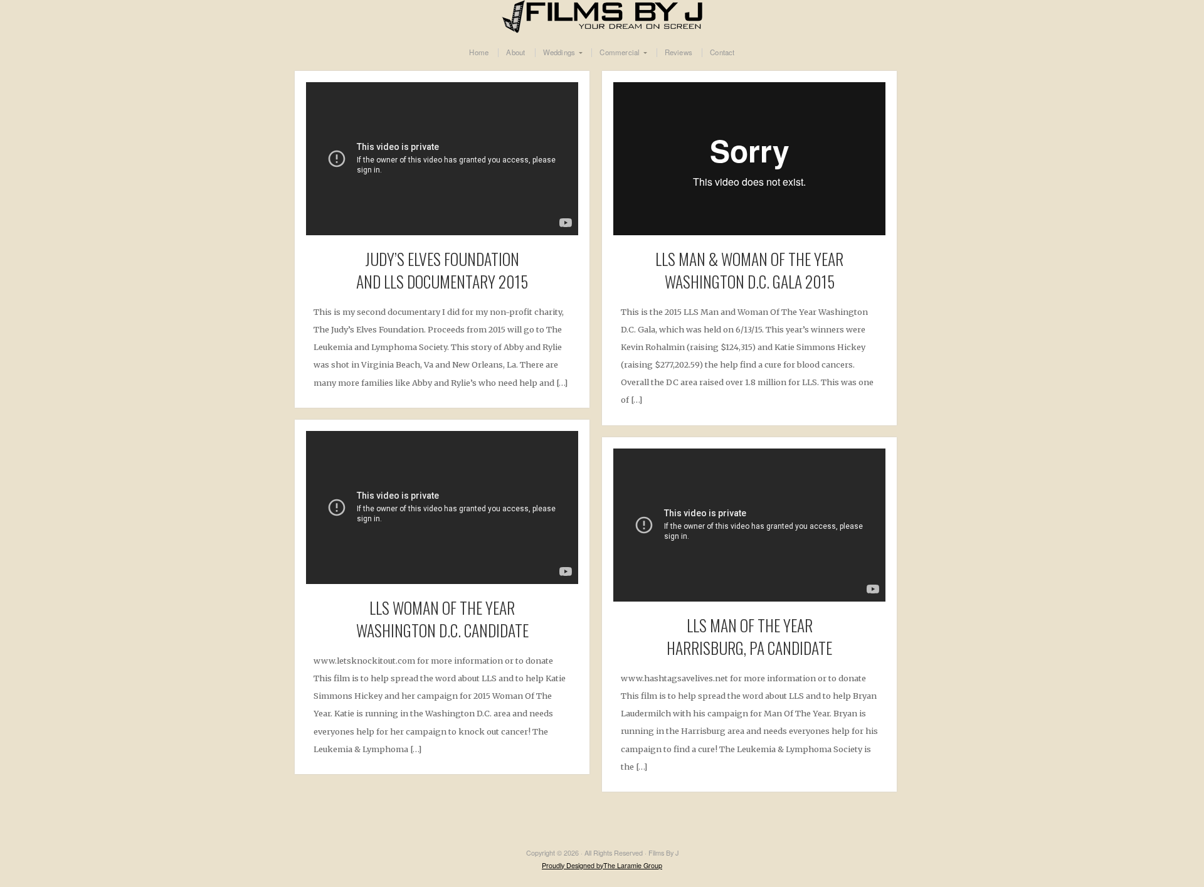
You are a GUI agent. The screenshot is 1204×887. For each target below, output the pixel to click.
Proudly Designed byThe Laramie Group (602, 865)
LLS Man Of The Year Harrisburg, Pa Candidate (749, 636)
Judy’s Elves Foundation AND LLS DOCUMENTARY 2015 (442, 270)
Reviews (678, 52)
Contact (722, 52)
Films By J (602, 16)
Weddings (559, 52)
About (515, 52)
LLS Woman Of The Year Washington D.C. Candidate (442, 618)
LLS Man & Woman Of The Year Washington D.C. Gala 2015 (749, 270)
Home (478, 52)
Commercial (619, 52)
